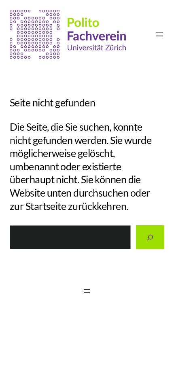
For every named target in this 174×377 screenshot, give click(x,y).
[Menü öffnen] (159, 34)
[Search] (150, 237)
